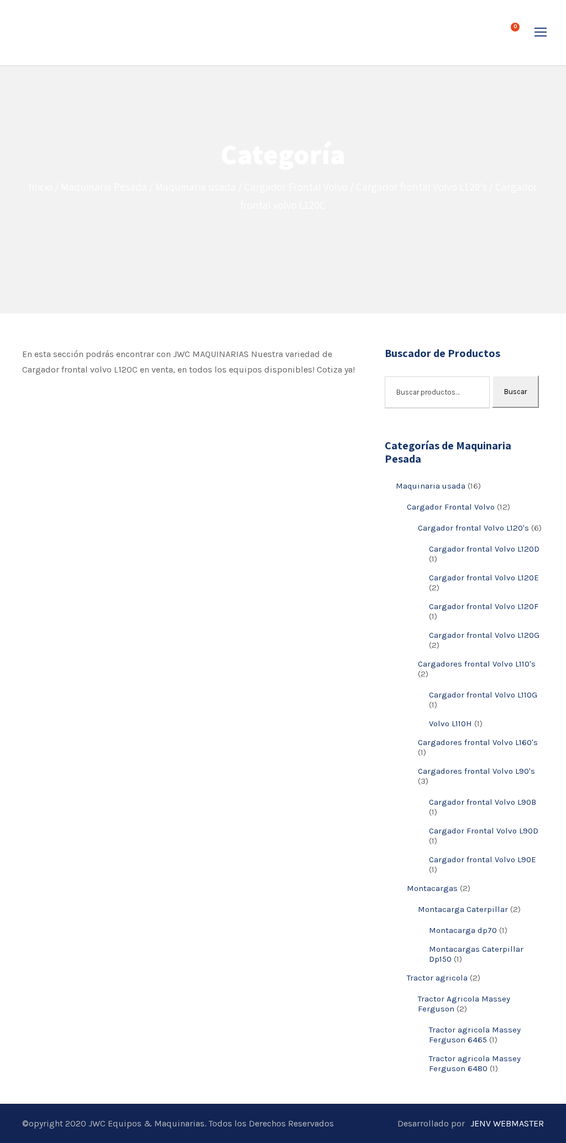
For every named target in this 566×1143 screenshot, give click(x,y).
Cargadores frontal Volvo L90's (476, 771)
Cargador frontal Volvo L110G (483, 695)
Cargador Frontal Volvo (296, 187)
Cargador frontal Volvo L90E (482, 859)
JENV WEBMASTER (507, 1123)
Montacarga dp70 (463, 930)
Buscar (515, 391)
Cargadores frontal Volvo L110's (477, 664)
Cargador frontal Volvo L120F (483, 606)
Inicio (41, 187)
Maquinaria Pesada (104, 187)
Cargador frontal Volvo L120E (484, 578)
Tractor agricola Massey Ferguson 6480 (475, 1063)
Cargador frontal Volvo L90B (482, 802)
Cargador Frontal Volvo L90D (483, 831)
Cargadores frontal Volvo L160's (478, 742)
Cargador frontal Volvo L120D (484, 549)
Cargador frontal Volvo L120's (421, 187)
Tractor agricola (437, 978)
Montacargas (432, 888)
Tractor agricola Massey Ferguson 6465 (475, 1035)
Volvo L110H (450, 723)
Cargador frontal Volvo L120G (484, 635)
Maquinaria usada (195, 187)
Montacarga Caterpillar (463, 909)
